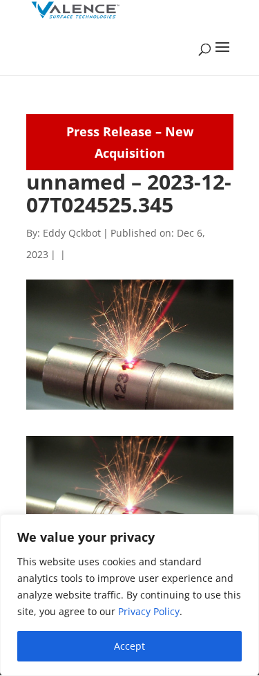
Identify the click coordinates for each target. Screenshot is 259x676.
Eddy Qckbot (72, 232)
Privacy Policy (149, 611)
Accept (129, 645)
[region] (129, 595)
